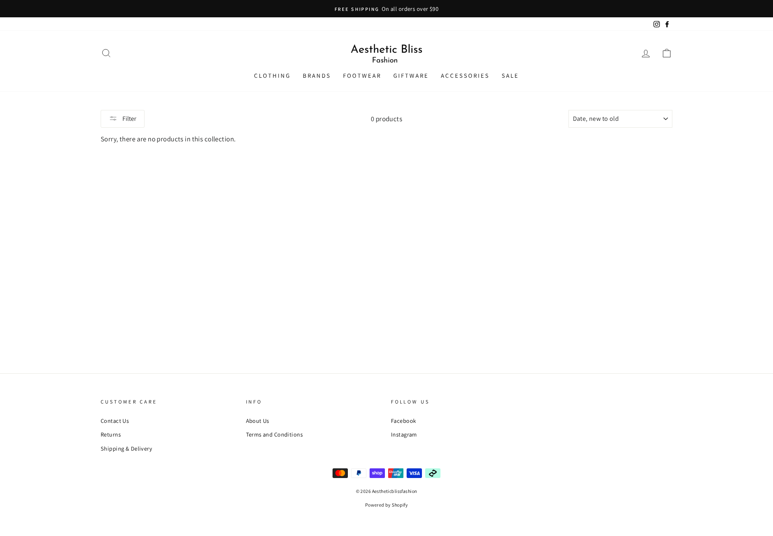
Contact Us (115, 420)
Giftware (411, 75)
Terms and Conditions (274, 434)
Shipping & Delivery (126, 448)
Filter (128, 118)
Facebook (403, 420)
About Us (257, 420)
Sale (510, 75)
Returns (111, 434)
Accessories (465, 75)
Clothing (272, 75)
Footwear (362, 75)
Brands (317, 75)
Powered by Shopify (386, 505)
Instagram (404, 434)
